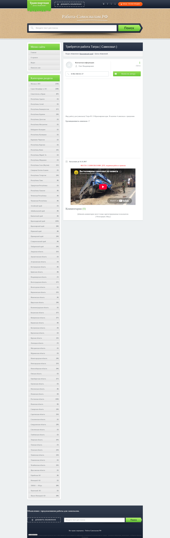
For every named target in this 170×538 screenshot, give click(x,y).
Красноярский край (37, 226)
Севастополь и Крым (38, 94)
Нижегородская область (39, 358)
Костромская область (38, 328)
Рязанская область (37, 404)
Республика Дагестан (38, 119)
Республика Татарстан (38, 175)
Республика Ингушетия (39, 124)
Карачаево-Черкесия (38, 140)
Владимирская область (38, 277)
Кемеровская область (38, 318)
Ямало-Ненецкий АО (38, 496)
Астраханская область (38, 262)
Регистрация (134, 4)
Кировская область (37, 323)
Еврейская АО (36, 475)
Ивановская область (38, 297)
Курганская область (37, 333)
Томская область (36, 445)
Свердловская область (38, 424)
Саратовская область (38, 414)
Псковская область (37, 394)
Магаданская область (38, 348)
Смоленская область (38, 430)
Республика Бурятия (38, 114)
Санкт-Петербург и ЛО (39, 89)
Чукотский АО (36, 491)
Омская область (36, 374)
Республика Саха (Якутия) (40, 165)
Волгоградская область (38, 282)
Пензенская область (37, 389)
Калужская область (37, 313)
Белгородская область (38, 267)
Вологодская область (38, 287)
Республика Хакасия (38, 191)
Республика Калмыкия (38, 135)
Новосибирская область (39, 368)
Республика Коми (37, 150)
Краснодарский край (38, 221)
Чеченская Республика (38, 196)
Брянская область (37, 272)
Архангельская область (39, 257)
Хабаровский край (37, 246)
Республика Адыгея (37, 99)
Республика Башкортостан (40, 109)
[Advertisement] (103, 97)
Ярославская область (38, 470)
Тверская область (37, 440)
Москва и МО (35, 84)
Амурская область (37, 252)
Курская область (36, 338)
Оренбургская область (38, 379)
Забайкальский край (38, 211)
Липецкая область (37, 343)
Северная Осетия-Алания (39, 170)
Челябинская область (38, 465)
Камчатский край (37, 216)
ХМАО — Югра (36, 485)
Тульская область (36, 450)
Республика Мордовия (38, 160)
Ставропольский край (38, 241)
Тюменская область (37, 455)
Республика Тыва (37, 180)
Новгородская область (38, 363)
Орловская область (37, 384)
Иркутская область (37, 302)
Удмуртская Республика (39, 185)
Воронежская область (38, 292)
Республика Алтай (37, 104)
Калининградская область (40, 307)
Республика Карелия (38, 145)
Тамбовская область (38, 435)
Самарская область (37, 409)
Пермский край (36, 231)
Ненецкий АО (35, 480)
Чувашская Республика (39, 201)
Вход (125, 4)
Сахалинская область (38, 419)
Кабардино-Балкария (38, 129)
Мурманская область (38, 353)
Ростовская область (37, 399)
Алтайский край (36, 206)
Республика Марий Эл (38, 155)
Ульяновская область (38, 460)
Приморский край (37, 236)
